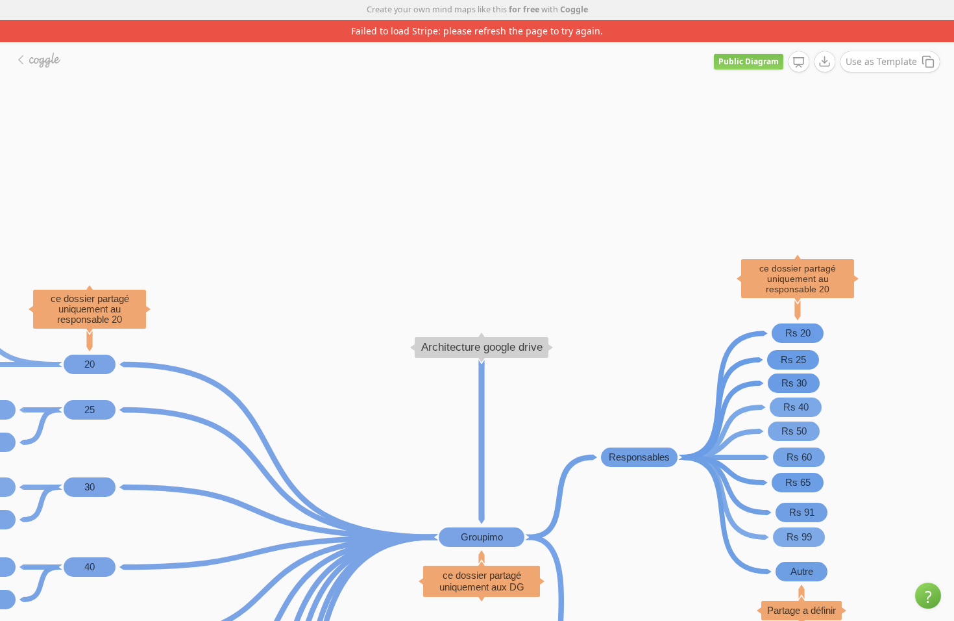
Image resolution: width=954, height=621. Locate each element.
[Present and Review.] (799, 62)
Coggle (574, 9)
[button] (928, 596)
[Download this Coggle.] (824, 61)
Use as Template (881, 61)
